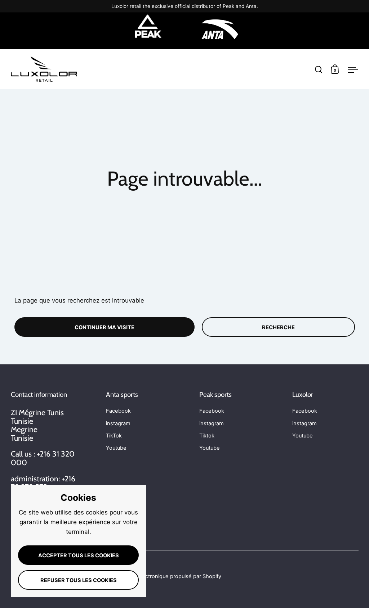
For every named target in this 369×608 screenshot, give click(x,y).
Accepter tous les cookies (78, 555)
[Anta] (219, 30)
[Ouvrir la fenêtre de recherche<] (319, 69)
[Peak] (148, 30)
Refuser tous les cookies (78, 580)
